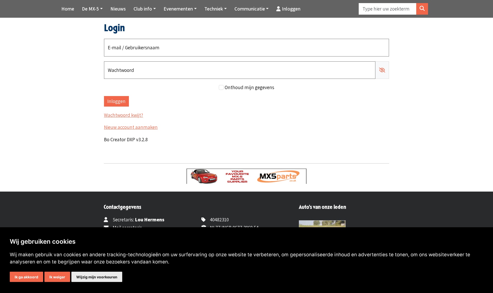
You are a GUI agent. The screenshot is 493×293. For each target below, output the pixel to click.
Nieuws (118, 9)
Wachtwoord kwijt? (123, 115)
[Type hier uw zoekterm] (422, 9)
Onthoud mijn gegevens (249, 87)
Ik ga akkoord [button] (26, 277)
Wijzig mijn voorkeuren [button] (96, 277)
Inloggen (291, 9)
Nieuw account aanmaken (131, 127)
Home (67, 9)
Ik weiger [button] (57, 277)
